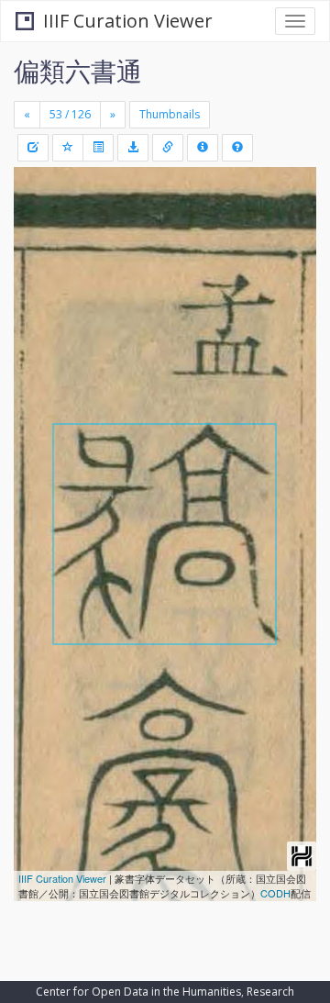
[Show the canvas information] (167, 148)
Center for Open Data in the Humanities (138, 991)
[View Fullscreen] (38, 259)
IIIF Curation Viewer (128, 20)
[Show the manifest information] (202, 148)
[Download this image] (132, 148)
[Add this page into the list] (67, 148)
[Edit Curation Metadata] (33, 148)
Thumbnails (169, 114)
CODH (275, 893)
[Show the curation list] (98, 148)
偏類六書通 (78, 70)
